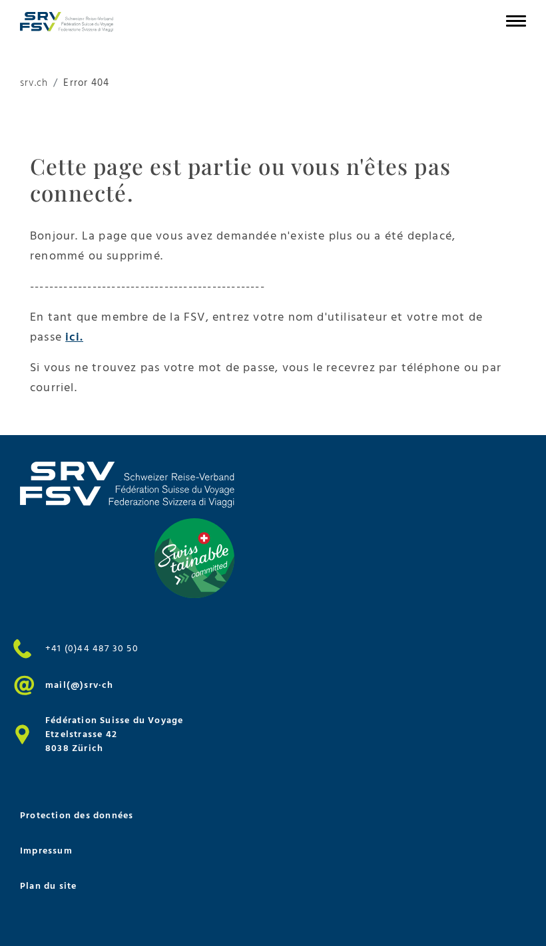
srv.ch (34, 83)
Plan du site (48, 885)
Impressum (46, 850)
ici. (74, 337)
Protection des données (76, 815)
